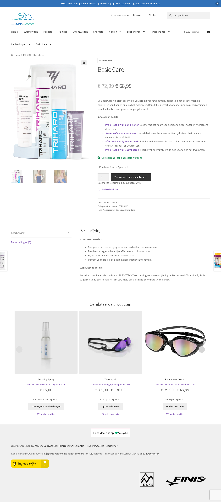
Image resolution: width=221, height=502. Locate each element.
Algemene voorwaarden (45, 445)
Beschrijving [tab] (18, 232)
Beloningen (138, 15)
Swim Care (129, 209)
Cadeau (119, 209)
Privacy (90, 445)
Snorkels (98, 31)
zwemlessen (152, 453)
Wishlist (152, 15)
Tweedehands (157, 31)
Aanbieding (109, 209)
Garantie (79, 445)
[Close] (217, 4)
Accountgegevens (120, 15)
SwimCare (41, 44)
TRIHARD (27, 54)
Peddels (47, 31)
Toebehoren (133, 31)
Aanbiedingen (18, 44)
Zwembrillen (30, 31)
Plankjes (62, 31)
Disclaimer (111, 445)
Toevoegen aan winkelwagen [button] (46, 406)
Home (14, 31)
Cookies (99, 445)
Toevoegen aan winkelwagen (130, 177)
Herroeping (66, 445)
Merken (113, 31)
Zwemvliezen (80, 31)
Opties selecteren (110, 406)
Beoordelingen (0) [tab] (21, 242)
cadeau (114, 206)
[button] (84, 62)
